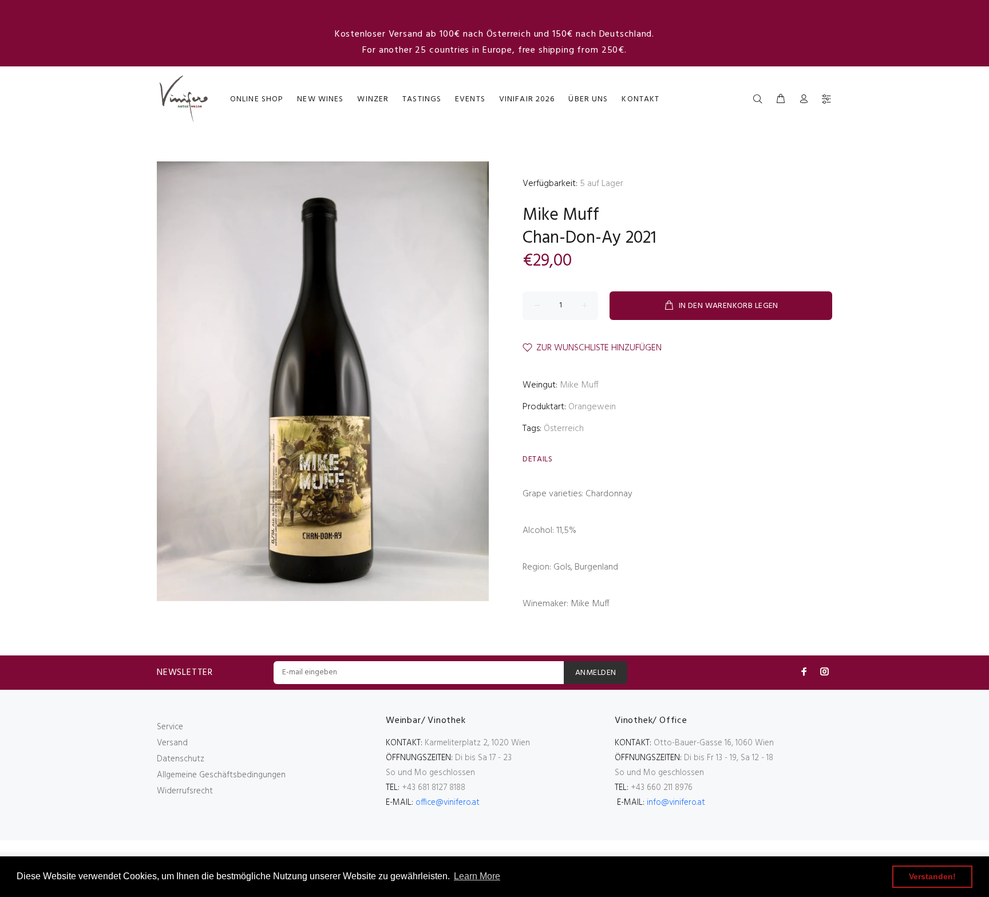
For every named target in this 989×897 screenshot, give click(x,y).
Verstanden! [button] (932, 876)
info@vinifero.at (676, 802)
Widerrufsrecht (185, 791)
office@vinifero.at (448, 802)
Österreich (564, 428)
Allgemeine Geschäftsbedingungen (221, 775)
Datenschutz (180, 759)
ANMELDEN (595, 672)
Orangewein (592, 407)
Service (170, 727)
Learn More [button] (477, 876)
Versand (172, 743)
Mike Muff (561, 215)
